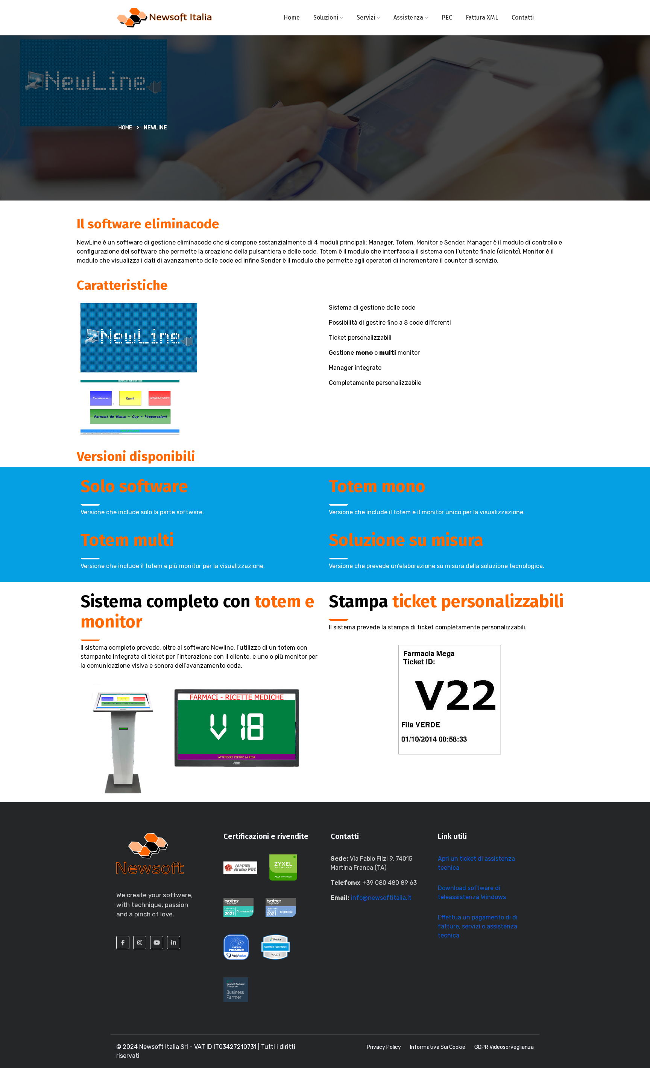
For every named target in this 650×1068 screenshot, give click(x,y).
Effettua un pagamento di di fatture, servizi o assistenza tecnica (478, 926)
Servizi (366, 17)
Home (292, 17)
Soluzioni (325, 17)
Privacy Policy (384, 1047)
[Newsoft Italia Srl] (164, 18)
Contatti (523, 17)
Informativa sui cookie (437, 1047)
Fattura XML (482, 17)
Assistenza (408, 17)
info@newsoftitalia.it (381, 897)
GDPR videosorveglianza (504, 1047)
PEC (447, 17)
